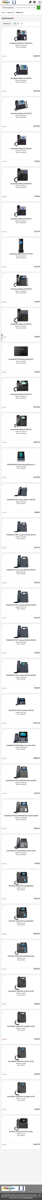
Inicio (3, 12)
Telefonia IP (10, 12)
